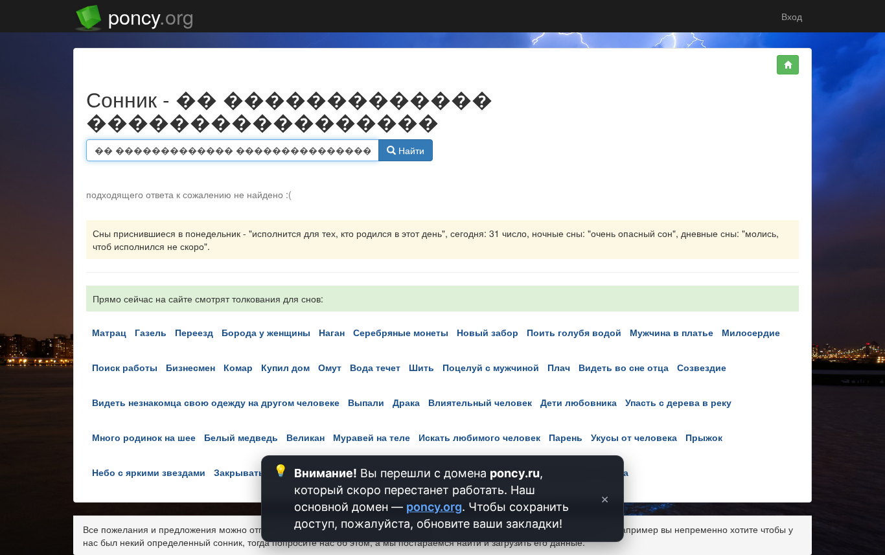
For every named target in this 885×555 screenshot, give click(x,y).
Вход (790, 16)
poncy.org (434, 507)
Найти (410, 150)
